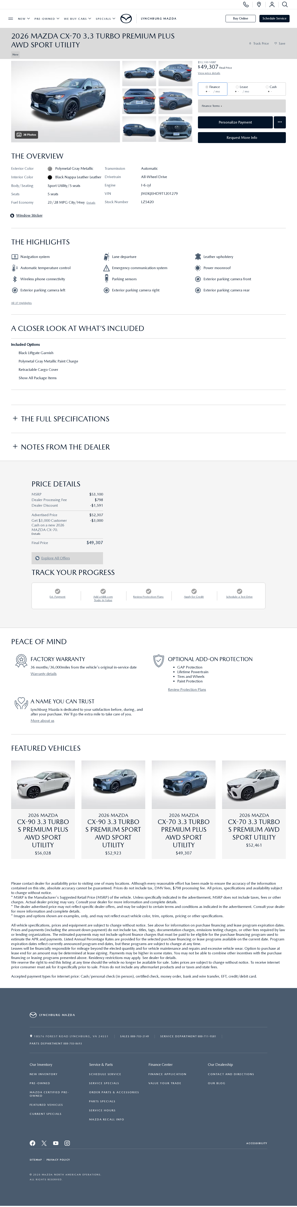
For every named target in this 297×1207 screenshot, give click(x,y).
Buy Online (240, 18)
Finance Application (167, 1074)
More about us (42, 720)
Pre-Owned (45, 18)
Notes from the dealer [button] (65, 446)
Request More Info (242, 137)
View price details (209, 73)
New (22, 18)
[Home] (126, 18)
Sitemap (36, 1159)
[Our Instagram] (68, 1143)
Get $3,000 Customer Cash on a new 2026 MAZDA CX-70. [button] (49, 526)
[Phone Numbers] (245, 4)
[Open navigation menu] (10, 18)
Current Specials (46, 1114)
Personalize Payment (235, 122)
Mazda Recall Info (106, 1119)
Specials (103, 18)
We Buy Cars (75, 18)
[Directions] (258, 4)
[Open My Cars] (271, 4)
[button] (99, 54)
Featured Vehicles (46, 1104)
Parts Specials (102, 1101)
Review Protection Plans (187, 689)
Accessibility (256, 1143)
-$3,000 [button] (96, 520)
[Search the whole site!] (284, 4)
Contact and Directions (231, 1074)
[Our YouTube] (56, 1143)
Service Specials (104, 1083)
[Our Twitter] (44, 1143)
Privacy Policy (58, 1159)
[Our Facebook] (33, 1143)
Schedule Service (275, 18)
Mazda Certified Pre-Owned (49, 1094)
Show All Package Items (38, 378)
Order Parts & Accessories (114, 1092)
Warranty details (44, 674)
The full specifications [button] (65, 418)
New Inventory (44, 1074)
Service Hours (102, 1110)
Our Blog (217, 1083)
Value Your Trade (164, 1083)
